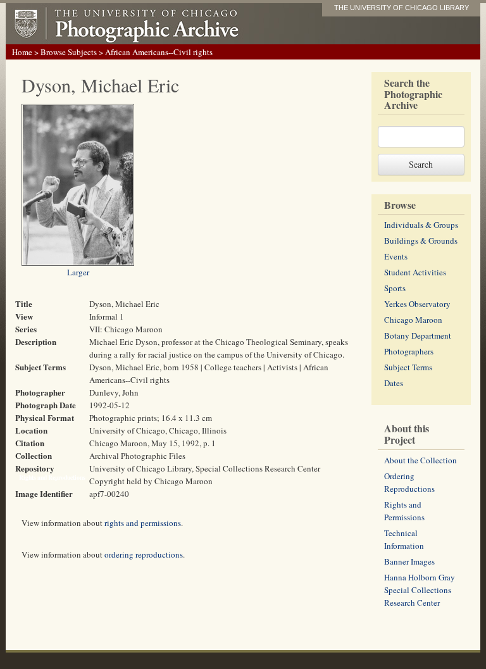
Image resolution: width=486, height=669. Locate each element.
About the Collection (420, 460)
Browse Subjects (68, 52)
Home (22, 52)
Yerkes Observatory (417, 303)
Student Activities (415, 272)
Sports (395, 288)
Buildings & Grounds (421, 240)
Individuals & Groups (421, 224)
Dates (393, 383)
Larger (78, 272)
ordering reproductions (143, 554)
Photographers (408, 351)
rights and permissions (142, 522)
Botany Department (417, 335)
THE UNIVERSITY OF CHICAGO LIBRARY (401, 7)
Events (396, 256)
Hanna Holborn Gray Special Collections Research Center (419, 590)
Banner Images (409, 561)
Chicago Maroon (413, 319)
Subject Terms (408, 367)
